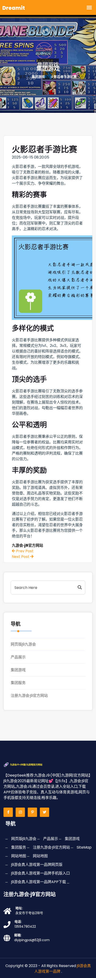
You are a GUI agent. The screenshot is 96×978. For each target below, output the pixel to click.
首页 (22, 76)
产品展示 (18, 657)
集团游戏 (18, 670)
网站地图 (18, 856)
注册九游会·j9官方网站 (29, 695)
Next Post (21, 556)
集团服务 (18, 682)
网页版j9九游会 (23, 644)
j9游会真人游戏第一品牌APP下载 (38, 882)
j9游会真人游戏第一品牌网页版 (36, 864)
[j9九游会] (27, 764)
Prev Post (24, 551)
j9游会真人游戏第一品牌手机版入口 (40, 873)
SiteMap (84, 847)
